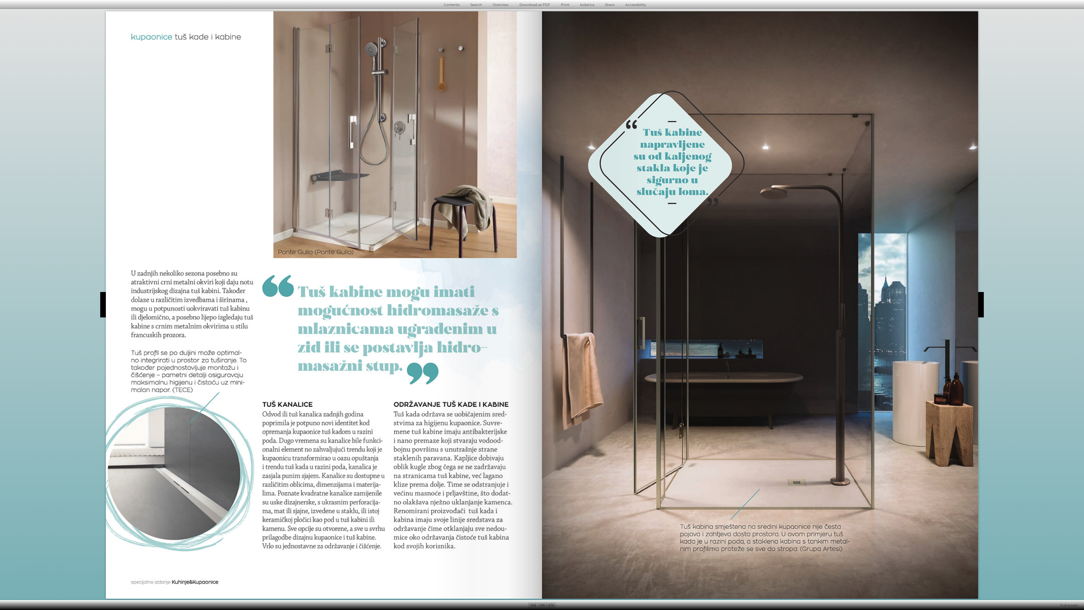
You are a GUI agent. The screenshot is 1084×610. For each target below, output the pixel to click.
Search (476, 5)
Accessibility (635, 5)
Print (565, 5)
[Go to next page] (560, 605)
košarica (587, 5)
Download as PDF (534, 5)
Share (610, 5)
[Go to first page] (514, 605)
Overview (501, 5)
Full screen (1069, 605)
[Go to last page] (569, 605)
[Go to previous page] (523, 605)
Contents (452, 5)
